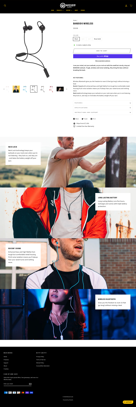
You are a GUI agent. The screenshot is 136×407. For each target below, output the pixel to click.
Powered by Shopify (68, 400)
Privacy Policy (40, 357)
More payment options (102, 61)
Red (89, 39)
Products (59, 10)
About (76, 10)
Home (52, 10)
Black (76, 39)
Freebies (83, 10)
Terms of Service (41, 360)
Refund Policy (40, 363)
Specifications (81, 108)
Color (75, 35)
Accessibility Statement (42, 366)
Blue (83, 39)
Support (68, 10)
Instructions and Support (86, 112)
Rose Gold (97, 39)
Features (79, 103)
